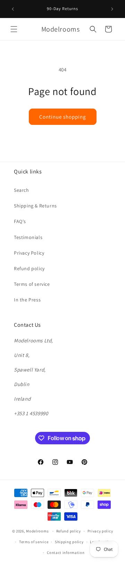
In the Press (27, 300)
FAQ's (20, 221)
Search (21, 190)
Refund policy (29, 268)
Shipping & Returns (35, 206)
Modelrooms (37, 531)
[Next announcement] (112, 9)
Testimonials (28, 237)
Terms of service (32, 284)
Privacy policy (100, 531)
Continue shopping (62, 116)
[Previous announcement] (12, 9)
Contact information (65, 552)
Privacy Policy (29, 253)
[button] (14, 29)
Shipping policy (69, 541)
